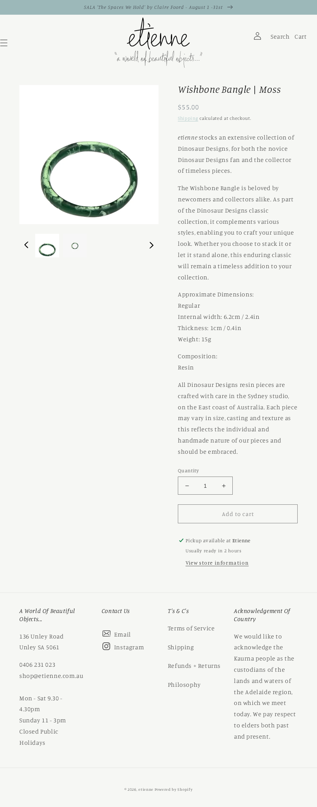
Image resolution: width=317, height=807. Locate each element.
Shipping (188, 118)
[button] (235, 44)
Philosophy (184, 684)
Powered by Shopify (174, 789)
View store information (217, 562)
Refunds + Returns (194, 665)
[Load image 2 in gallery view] (75, 246)
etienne (146, 789)
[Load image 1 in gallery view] (47, 246)
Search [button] (279, 38)
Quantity (188, 470)
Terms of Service (191, 628)
